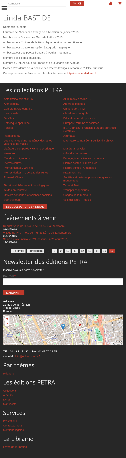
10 (67, 250)
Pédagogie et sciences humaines (83, 158)
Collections (10, 390)
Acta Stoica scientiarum (18, 99)
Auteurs (8, 395)
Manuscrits (9, 404)
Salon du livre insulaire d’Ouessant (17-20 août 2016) (35, 239)
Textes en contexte (15, 190)
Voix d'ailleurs (12, 199)
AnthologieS (11, 103)
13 (89, 250)
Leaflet (108, 344)
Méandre (9, 153)
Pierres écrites (13, 163)
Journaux (69, 135)
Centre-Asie (11, 113)
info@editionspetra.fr (28, 356)
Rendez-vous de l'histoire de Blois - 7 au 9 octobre (34, 226)
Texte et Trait (71, 185)
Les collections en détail (25, 206)
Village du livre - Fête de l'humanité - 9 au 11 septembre (37, 232)
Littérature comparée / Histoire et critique (29, 148)
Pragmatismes (72, 172)
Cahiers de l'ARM (74, 108)
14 (97, 250)
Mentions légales (13, 430)
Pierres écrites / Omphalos (79, 167)
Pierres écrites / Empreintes (80, 163)
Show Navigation (4, 5)
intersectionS (12, 135)
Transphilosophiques (76, 190)
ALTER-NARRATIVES (77, 99)
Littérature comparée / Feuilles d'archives (88, 140)
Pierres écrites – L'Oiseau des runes (26, 172)
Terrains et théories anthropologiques (26, 185)
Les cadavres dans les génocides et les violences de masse (28, 142)
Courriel (9, 276)
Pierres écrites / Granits (18, 167)
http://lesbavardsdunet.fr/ (82, 73)
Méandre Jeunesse (75, 153)
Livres (6, 399)
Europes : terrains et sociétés (81, 123)
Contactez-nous (12, 425)
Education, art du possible (79, 118)
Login (109, 4)
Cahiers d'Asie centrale (18, 108)
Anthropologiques (74, 103)
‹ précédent (36, 250)
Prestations (10, 421)
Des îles (9, 118)
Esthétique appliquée (17, 123)
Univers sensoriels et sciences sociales (28, 195)
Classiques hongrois (75, 113)
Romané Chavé (13, 177)
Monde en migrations (17, 158)
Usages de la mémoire (77, 195)
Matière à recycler (74, 148)
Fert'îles (9, 127)
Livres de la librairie (15, 446)
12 (82, 250)
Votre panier (118, 4)
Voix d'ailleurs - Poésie (77, 199)
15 (104, 250)
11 (75, 250)
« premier (18, 250)
